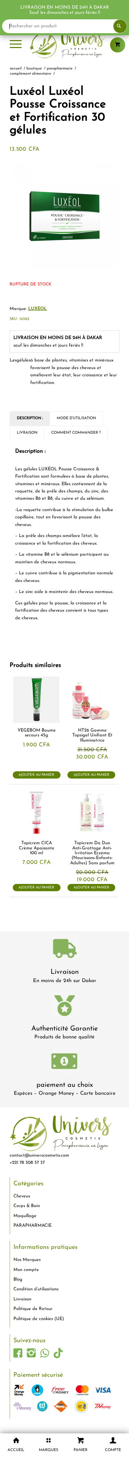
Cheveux (21, 1196)
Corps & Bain (26, 1206)
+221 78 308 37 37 (27, 1162)
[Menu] (16, 45)
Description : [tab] (30, 418)
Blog (17, 1279)
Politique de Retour (33, 1309)
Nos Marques (27, 1260)
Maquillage (24, 1216)
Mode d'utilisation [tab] (76, 418)
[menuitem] (16, 45)
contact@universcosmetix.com (39, 1155)
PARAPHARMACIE (32, 1225)
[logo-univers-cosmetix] (64, 45)
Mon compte (26, 1270)
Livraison (65, 972)
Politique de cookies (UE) (38, 1319)
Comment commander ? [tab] (76, 433)
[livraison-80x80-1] (64, 950)
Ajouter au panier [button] (36, 775)
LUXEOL (37, 309)
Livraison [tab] (27, 433)
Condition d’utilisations (35, 1289)
